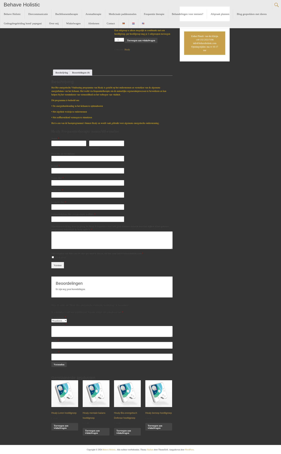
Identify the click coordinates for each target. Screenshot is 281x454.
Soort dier (57, 190)
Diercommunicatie (38, 14)
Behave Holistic (22, 5)
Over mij (54, 23)
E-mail (55, 165)
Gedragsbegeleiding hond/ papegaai (23, 23)
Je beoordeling (59, 324)
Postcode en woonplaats (63, 153)
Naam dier (57, 178)
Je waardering (58, 317)
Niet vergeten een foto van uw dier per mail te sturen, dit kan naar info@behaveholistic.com (97, 253)
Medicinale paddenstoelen (122, 14)
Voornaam (55, 148)
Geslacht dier (58, 202)
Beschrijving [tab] (61, 72)
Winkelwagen (73, 23)
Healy (127, 49)
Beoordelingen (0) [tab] (81, 72)
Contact (111, 23)
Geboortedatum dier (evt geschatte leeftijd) (73, 214)
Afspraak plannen (220, 14)
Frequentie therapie (154, 14)
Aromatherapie (93, 14)
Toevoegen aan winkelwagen (141, 40)
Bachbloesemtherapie (66, 14)
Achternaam (94, 148)
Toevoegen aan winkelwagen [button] (61, 427)
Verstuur (58, 265)
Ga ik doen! (60, 257)
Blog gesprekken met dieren (252, 14)
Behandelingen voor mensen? (187, 14)
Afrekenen (93, 23)
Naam (55, 138)
